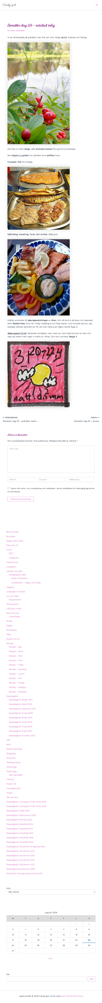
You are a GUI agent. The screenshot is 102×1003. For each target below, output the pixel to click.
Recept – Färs (16, 656)
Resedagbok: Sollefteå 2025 (19, 842)
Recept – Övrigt (16, 683)
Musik (9, 621)
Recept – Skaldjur (17, 687)
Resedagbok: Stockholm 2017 (20, 864)
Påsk (8, 634)
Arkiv (8, 888)
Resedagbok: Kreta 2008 (21, 713)
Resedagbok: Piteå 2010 (17, 811)
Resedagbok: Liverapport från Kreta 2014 (26, 806)
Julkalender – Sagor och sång (25, 582)
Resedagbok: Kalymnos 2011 (22, 708)
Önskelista (11, 630)
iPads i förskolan (19, 578)
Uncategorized (13, 788)
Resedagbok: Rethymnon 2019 (21, 815)
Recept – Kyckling (17, 669)
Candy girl (9, 5)
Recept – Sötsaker (18, 692)
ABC (8, 740)
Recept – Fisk (15, 660)
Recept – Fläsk (16, 665)
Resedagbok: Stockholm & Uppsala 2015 (25, 846)
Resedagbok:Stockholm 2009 (20, 869)
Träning (10, 779)
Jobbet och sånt (14, 571)
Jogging (10, 587)
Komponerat (12, 604)
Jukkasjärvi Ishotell (15, 591)
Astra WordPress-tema (72, 996)
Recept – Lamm (17, 674)
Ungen (9, 793)
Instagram (14, 558)
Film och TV (12, 545)
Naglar (9, 625)
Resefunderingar (14, 749)
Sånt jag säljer (16, 775)
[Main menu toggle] (97, 5)
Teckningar (11, 767)
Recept (9, 643)
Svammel (10, 758)
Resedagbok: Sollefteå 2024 (19, 837)
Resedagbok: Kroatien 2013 (22, 735)
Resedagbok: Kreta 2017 (20, 731)
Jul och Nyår (12, 596)
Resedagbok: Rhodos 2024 (19, 820)
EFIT (11, 553)
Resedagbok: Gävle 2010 (20, 704)
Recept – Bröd (16, 651)
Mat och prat (12, 613)
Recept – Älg (15, 647)
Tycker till (11, 784)
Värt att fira (12, 797)
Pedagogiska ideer (17, 575)
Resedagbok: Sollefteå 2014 (19, 828)
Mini (8, 744)
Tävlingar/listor (13, 762)
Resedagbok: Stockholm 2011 (20, 851)
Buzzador (11, 536)
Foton (9, 550)
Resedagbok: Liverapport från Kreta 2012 (26, 802)
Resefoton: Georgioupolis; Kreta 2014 (24, 873)
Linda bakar (14, 616)
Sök (8, 974)
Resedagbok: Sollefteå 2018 (19, 833)
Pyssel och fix (13, 639)
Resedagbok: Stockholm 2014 (20, 860)
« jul (50, 958)
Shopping (11, 753)
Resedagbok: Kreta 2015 (20, 722)
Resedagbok (12, 696)
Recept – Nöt (15, 678)
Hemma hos (12, 562)
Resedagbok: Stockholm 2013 (20, 855)
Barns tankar (12, 532)
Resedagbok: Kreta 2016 (20, 726)
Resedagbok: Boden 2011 (20, 700)
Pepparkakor (15, 599)
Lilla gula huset (13, 608)
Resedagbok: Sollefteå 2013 (19, 824)
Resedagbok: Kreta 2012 (20, 717)
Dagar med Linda (14, 541)
